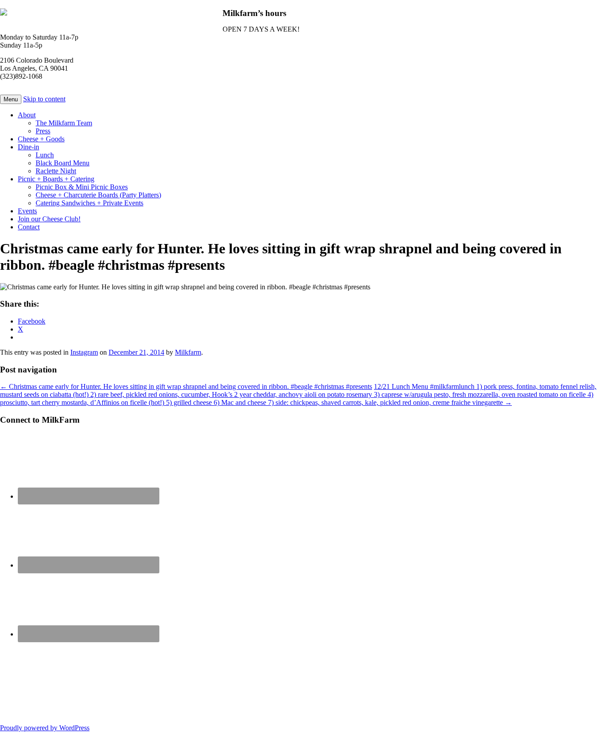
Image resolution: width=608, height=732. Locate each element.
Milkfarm (188, 352)
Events (27, 211)
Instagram (84, 352)
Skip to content (44, 99)
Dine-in (28, 147)
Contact (29, 227)
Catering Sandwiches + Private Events (89, 203)
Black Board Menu (62, 163)
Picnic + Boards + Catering (56, 179)
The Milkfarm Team (64, 123)
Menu (11, 99)
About (27, 115)
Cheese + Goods (41, 139)
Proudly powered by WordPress (44, 728)
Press (43, 131)
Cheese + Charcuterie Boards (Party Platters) (98, 195)
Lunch (45, 155)
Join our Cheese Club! (49, 219)
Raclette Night (56, 171)
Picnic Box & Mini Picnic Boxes (82, 187)
